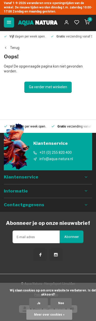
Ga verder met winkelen (48, 87)
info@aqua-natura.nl (56, 159)
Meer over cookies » (49, 314)
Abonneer (71, 237)
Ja (38, 303)
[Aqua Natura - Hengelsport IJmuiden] (38, 22)
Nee (61, 303)
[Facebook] (40, 254)
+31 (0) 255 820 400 (55, 152)
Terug (14, 48)
